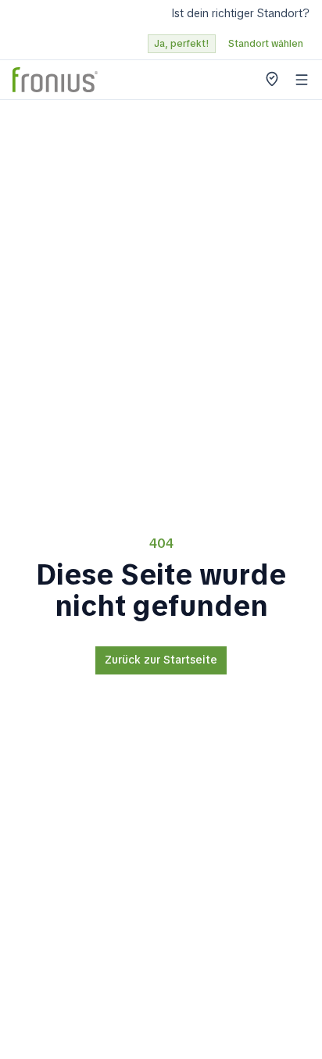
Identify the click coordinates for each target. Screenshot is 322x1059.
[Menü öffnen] (301, 79)
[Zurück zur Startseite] (55, 79)
